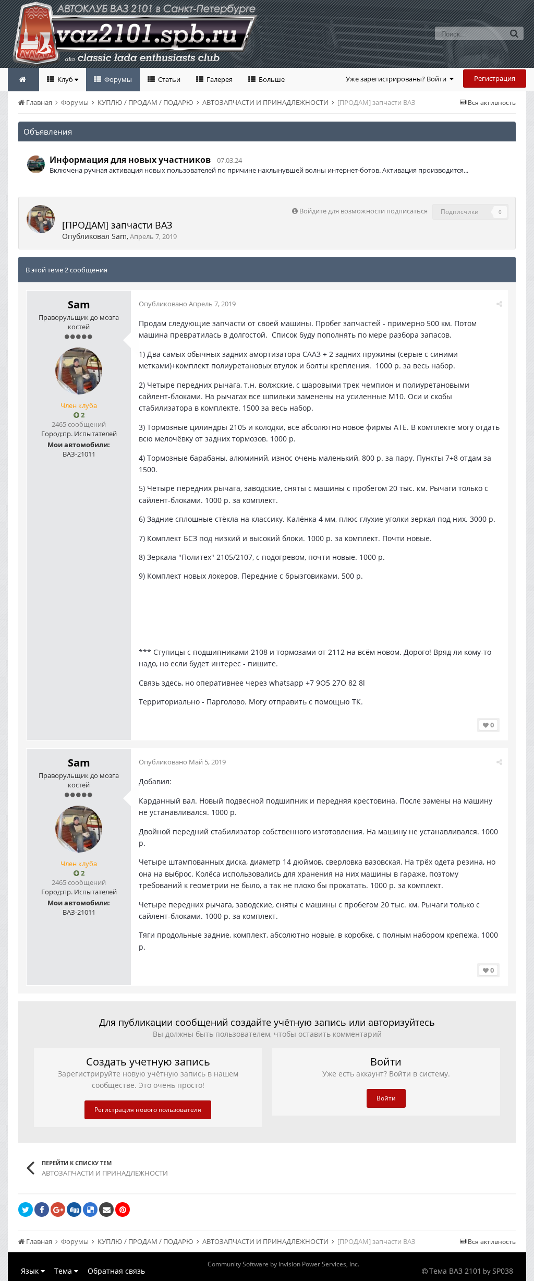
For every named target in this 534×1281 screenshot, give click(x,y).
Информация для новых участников (130, 159)
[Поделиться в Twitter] (25, 1209)
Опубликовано (187, 303)
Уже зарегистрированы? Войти (398, 78)
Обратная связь (116, 1271)
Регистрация (494, 78)
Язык (31, 1271)
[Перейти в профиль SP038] (36, 164)
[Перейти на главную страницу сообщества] (23, 79)
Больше (271, 79)
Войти (386, 1098)
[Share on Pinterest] (122, 1209)
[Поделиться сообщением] (499, 303)
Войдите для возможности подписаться (363, 211)
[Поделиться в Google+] (58, 1209)
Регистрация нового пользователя (147, 1109)
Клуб (65, 79)
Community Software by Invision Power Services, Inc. (283, 1264)
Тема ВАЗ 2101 (455, 1271)
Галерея (219, 79)
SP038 (502, 1271)
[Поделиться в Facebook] (41, 1209)
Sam (119, 236)
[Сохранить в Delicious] (90, 1209)
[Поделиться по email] (106, 1209)
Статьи (168, 79)
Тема (64, 1271)
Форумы (117, 79)
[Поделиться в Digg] (74, 1209)
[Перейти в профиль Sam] (41, 219)
